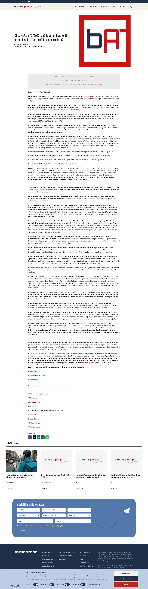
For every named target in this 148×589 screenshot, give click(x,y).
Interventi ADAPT (18, 44)
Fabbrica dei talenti (80, 84)
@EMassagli (33, 414)
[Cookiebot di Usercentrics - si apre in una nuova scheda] (14, 585)
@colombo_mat (34, 379)
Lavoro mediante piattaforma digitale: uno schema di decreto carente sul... (19, 476)
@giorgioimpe (34, 398)
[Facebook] (15, 1)
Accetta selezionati (126, 579)
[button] (131, 6)
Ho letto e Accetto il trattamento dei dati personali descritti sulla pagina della (41, 526)
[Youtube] (28, 1)
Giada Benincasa (11, 482)
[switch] (51, 584)
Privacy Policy (60, 526)
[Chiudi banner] (142, 571)
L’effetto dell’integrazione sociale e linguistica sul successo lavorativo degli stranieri (91, 476)
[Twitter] (19, 1)
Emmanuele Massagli (39, 46)
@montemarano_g (35, 427)
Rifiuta (126, 584)
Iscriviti (23, 530)
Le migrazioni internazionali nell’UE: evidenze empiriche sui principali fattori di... (125, 476)
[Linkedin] (25, 1)
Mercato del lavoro (27, 44)
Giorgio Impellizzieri (29, 46)
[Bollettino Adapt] (29, 7)
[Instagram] (22, 1)
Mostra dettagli (93, 584)
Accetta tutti (126, 573)
